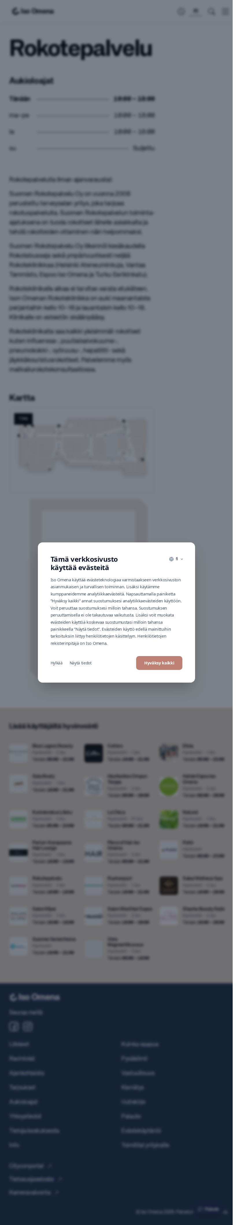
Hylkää (57, 663)
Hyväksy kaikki (159, 663)
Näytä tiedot (81, 663)
